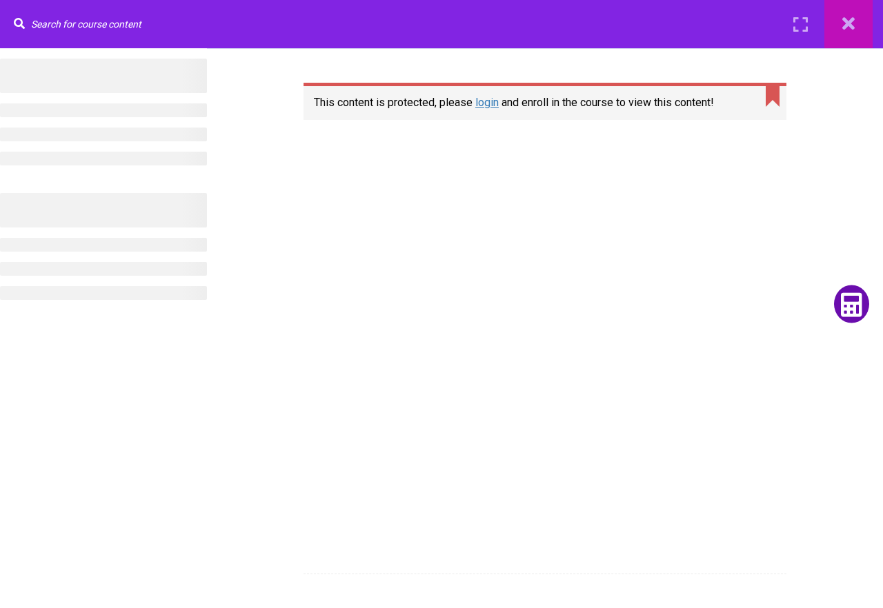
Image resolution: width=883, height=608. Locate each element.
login (487, 102)
